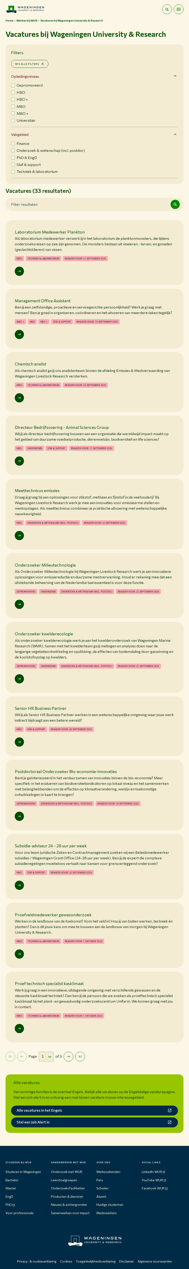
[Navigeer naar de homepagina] (25, 9)
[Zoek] (175, 204)
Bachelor (12, 1180)
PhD (9, 1205)
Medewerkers (106, 1213)
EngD (9, 1196)
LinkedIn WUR (152, 1172)
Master (11, 1188)
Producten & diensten (67, 1196)
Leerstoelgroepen (64, 1180)
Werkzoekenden (108, 1172)
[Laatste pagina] (80, 1056)
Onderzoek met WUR (66, 1172)
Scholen (102, 1188)
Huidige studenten (109, 1205)
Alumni (101, 1196)
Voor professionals (20, 1213)
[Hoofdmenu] (178, 9)
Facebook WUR (153, 1188)
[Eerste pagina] (10, 1056)
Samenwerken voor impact (70, 1213)
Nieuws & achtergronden (69, 1205)
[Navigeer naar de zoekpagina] (167, 9)
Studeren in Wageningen (23, 1172)
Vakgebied (20, 134)
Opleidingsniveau (25, 76)
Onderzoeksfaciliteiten (68, 1188)
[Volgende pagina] (68, 1056)
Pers (99, 1180)
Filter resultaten (24, 204)
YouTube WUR (152, 1180)
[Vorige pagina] (22, 1056)
